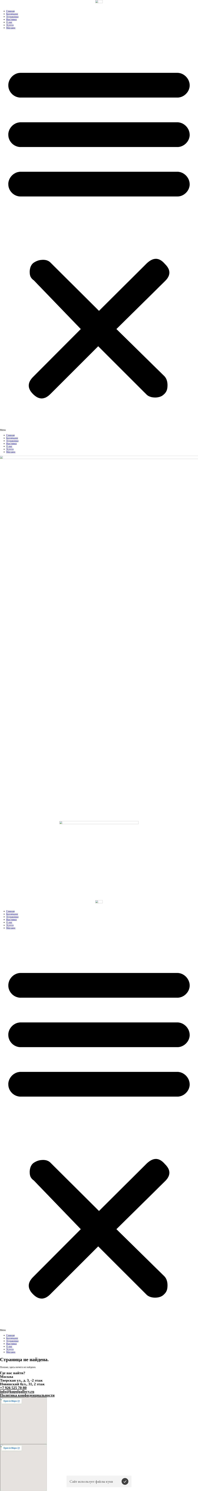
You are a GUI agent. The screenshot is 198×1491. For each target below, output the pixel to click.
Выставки (11, 19)
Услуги (10, 25)
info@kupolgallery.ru (17, 1391)
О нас (9, 22)
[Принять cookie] (125, 1481)
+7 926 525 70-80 (13, 1388)
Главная (10, 11)
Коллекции (12, 14)
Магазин (10, 27)
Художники (12, 16)
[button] (99, 231)
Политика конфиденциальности (27, 1395)
